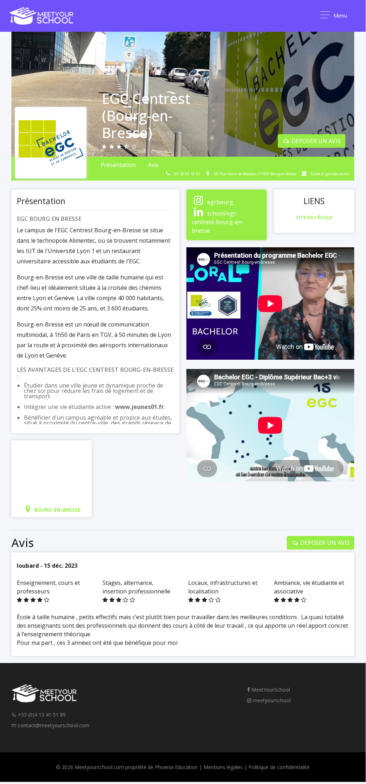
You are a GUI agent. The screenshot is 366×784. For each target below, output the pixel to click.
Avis (153, 165)
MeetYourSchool (270, 689)
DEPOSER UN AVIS (315, 141)
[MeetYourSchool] (41, 16)
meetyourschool (271, 700)
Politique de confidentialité (279, 767)
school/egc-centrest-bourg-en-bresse (218, 221)
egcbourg (220, 202)
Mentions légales (223, 767)
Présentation (118, 165)
